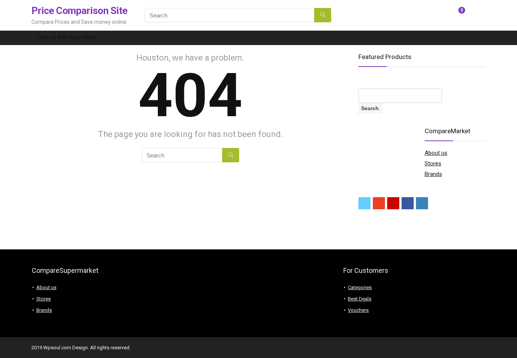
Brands (433, 174)
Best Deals (359, 299)
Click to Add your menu (66, 37)
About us (436, 152)
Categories (360, 287)
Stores (433, 163)
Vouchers (358, 310)
